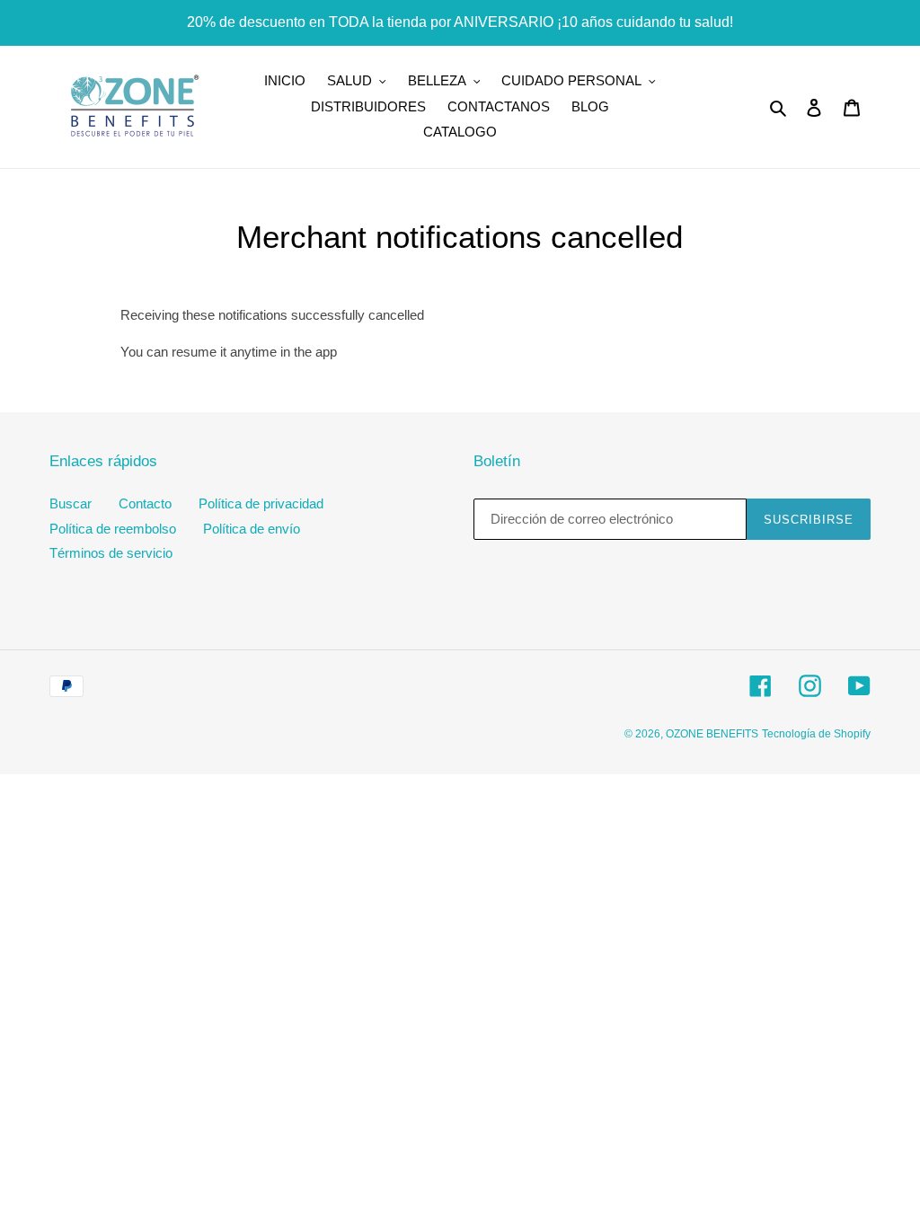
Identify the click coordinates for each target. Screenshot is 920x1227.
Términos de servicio (110, 553)
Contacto (145, 503)
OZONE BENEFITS (712, 734)
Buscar (70, 503)
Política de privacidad (261, 503)
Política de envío (251, 528)
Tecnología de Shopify (816, 734)
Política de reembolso (112, 528)
